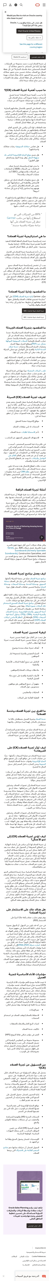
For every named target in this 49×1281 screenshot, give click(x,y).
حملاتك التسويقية (23, 146)
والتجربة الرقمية (39, 614)
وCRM (29, 614)
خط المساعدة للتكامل (39, 1265)
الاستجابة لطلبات (28, 432)
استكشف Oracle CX (19, 57)
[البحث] (21, 5)
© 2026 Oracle (40, 1248)
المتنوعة (42, 764)
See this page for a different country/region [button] (31, 45)
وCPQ (23, 614)
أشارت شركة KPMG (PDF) (29, 945)
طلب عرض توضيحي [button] (38, 57)
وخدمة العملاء (12, 611)
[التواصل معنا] (5, 5)
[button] (44, 5)
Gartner (11, 217)
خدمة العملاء (40, 719)
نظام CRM (25, 471)
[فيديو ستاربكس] (24, 529)
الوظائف (14, 1256)
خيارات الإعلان (24, 1256)
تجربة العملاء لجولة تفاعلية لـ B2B (34, 311)
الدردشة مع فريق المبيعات (27, 1276)
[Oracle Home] (37, 5)
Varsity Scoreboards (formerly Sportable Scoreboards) (25, 550)
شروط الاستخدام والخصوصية (36, 1252)
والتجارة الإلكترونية (26, 611)
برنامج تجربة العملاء (38, 578)
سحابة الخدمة (31, 584)
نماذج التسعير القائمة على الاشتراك (21, 1149)
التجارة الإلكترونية (39, 761)
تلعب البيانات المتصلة (36, 370)
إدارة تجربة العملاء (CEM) (23, 296)
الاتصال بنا (26, 1265)
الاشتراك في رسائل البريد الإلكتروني (34, 1260)
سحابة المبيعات (17, 584)
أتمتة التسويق (40, 611)
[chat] (44, 1276)
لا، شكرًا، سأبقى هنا (34, 38)
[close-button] (3, 1276)
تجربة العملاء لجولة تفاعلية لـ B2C (34, 317)
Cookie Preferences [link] (39, 1256)
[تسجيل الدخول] (10, 5)
